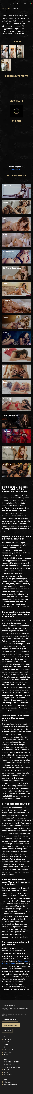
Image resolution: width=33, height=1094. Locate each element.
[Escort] (16, 393)
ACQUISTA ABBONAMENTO (11, 1025)
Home (4, 8)
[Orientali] (16, 361)
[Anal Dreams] (16, 263)
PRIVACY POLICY (9, 1064)
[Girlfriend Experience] (16, 279)
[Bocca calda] (16, 459)
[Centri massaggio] (16, 427)
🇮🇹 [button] (31, 3)
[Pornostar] (16, 476)
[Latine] (16, 295)
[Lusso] (16, 214)
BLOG (6, 1055)
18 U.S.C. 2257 (8, 1075)
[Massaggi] (16, 410)
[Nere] (16, 344)
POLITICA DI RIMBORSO (12, 1067)
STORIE (6, 1042)
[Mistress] (16, 443)
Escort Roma (23, 961)
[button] (3, 3)
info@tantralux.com (10, 1084)
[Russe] (16, 329)
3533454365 (16, 169)
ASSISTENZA (7, 1030)
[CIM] (16, 230)
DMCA (6, 1072)
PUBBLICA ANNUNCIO (10, 1019)
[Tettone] (16, 378)
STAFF (6, 1044)
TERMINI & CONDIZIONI (12, 1062)
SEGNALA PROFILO (10, 1049)
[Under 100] (16, 197)
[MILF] (16, 246)
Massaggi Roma (8, 964)
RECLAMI (7, 1070)
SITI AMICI (7, 1052)
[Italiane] (16, 312)
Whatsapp (7, 1082)
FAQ (5, 1047)
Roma (8, 8)
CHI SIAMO (7, 1039)
